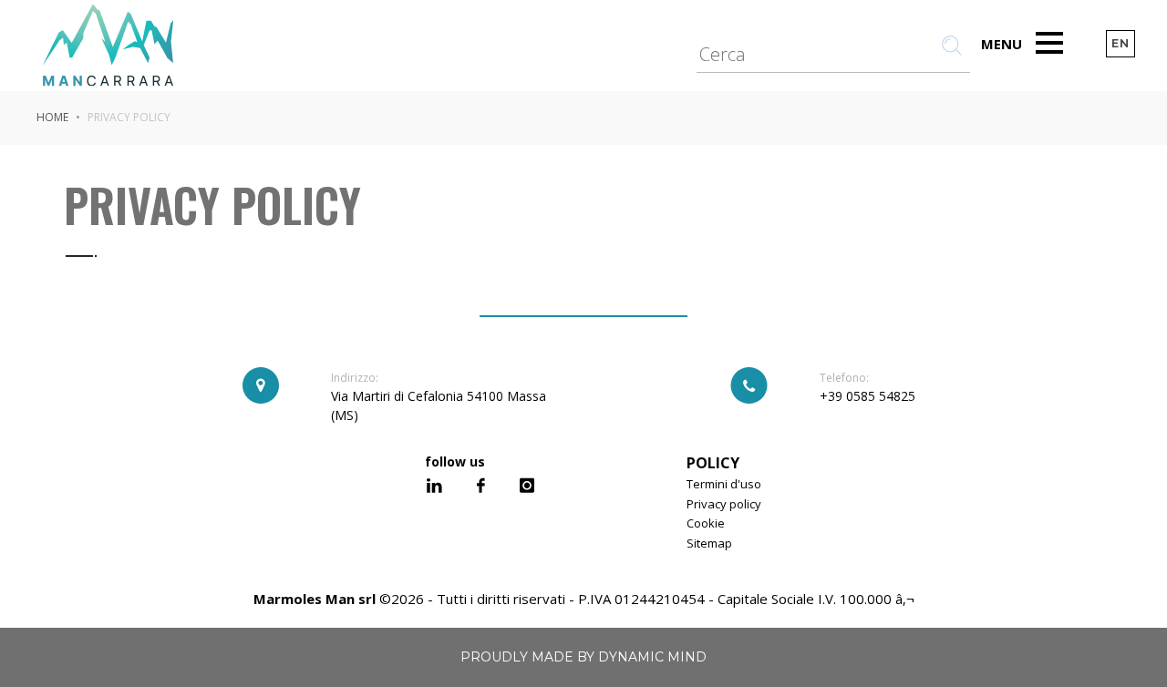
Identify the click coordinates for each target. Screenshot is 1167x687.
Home (52, 117)
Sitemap (709, 543)
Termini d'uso (724, 484)
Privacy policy (724, 504)
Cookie (706, 523)
